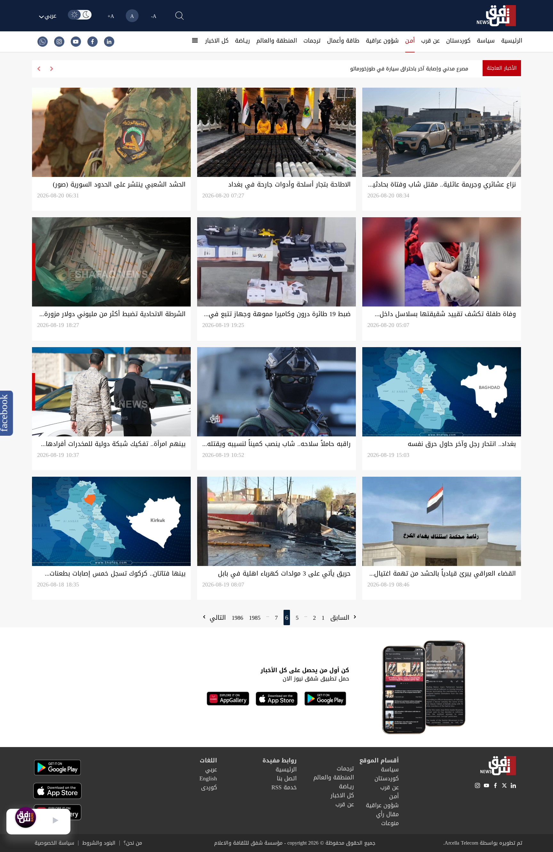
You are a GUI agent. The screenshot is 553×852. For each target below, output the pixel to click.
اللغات (208, 760)
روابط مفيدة (279, 760)
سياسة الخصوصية (54, 843)
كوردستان (458, 40)
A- (153, 16)
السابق (341, 617)
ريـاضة (242, 40)
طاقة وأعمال (343, 40)
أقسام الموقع (379, 760)
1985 (254, 617)
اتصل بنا (287, 778)
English (208, 778)
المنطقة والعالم (276, 40)
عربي (211, 769)
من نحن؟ (133, 843)
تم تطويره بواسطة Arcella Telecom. (482, 843)
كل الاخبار (216, 40)
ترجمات (312, 40)
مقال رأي (387, 814)
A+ (111, 16)
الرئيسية (511, 40)
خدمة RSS (284, 787)
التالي (216, 617)
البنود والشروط (99, 843)
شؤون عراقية (382, 40)
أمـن (410, 40)
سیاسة (486, 40)
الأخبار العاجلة (502, 68)
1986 (237, 617)
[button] (39, 68)
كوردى (209, 787)
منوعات (390, 823)
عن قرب (430, 40)
